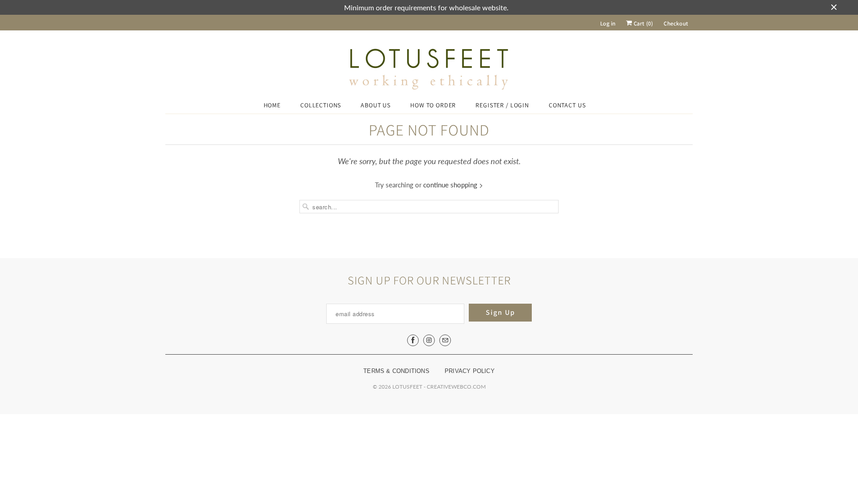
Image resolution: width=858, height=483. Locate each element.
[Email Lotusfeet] (445, 340)
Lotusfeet (407, 386)
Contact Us (567, 105)
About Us (376, 105)
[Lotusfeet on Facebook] (413, 340)
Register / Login (502, 105)
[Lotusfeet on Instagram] (429, 340)
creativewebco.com (456, 386)
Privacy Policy (470, 371)
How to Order (433, 105)
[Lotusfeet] (429, 69)
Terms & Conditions (396, 371)
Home (272, 105)
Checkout (676, 23)
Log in (607, 23)
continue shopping (451, 185)
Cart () (642, 23)
